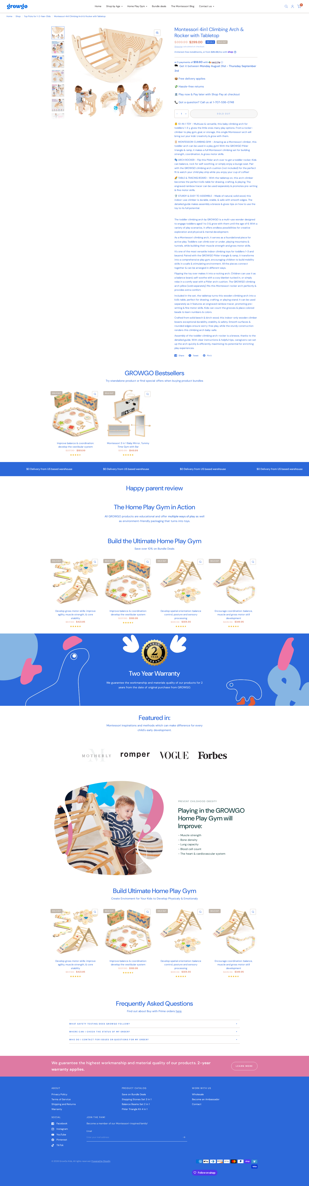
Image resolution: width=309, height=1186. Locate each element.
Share (181, 355)
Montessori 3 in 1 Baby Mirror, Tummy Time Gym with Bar (128, 445)
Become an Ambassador (206, 1099)
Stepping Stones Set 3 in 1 (136, 1099)
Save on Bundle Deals (134, 1094)
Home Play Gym (136, 6)
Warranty (57, 1109)
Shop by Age (113, 6)
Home (98, 6)
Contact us (205, 6)
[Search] (286, 6)
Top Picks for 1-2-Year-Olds (37, 16)
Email (89, 1131)
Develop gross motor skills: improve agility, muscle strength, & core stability (75, 614)
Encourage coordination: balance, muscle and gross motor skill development (234, 614)
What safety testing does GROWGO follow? (99, 1024)
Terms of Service (61, 1099)
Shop (18, 16)
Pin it (209, 355)
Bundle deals (159, 6)
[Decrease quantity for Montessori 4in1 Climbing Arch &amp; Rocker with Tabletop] (177, 114)
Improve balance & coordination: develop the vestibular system (75, 445)
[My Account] (292, 6)
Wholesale (198, 1094)
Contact (196, 1104)
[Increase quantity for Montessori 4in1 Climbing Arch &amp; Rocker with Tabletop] (185, 114)
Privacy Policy (59, 1094)
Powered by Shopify (100, 1161)
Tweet (195, 355)
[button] (216, 62)
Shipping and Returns (64, 1104)
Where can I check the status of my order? (99, 1031)
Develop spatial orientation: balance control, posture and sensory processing (181, 614)
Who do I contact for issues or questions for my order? (109, 1039)
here (179, 1011)
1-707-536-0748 (223, 102)
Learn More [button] (244, 1066)
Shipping (178, 46)
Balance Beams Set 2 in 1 (136, 1104)
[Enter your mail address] (184, 1137)
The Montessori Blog (182, 6)
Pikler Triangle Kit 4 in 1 (134, 1109)
